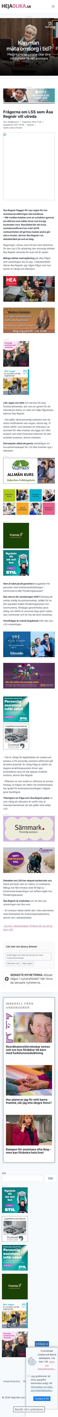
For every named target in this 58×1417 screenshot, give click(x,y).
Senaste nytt (13, 963)
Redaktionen (13, 122)
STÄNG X (42, 1344)
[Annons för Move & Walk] (29, 514)
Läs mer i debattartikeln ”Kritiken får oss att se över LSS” (27, 928)
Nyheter (30, 125)
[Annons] (29, 74)
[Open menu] (53, 6)
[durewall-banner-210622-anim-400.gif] (16, 736)
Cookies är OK (42, 1398)
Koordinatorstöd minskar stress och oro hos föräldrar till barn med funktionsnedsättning (28, 1050)
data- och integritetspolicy (46, 1365)
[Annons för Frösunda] (29, 656)
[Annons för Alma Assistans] (29, 95)
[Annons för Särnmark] (29, 840)
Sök (4, 1173)
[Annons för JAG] (16, 365)
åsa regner (28, 963)
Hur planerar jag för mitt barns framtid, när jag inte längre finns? (29, 1101)
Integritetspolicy (11, 1381)
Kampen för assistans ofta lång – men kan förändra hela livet (28, 1151)
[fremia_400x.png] (16, 535)
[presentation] (29, 1027)
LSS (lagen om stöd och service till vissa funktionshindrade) (25, 956)
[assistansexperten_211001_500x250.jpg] (29, 687)
